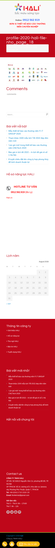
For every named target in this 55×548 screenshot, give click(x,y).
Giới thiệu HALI (13, 331)
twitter (12, 512)
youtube (15, 512)
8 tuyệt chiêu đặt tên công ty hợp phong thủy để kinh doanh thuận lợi (28, 160)
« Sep (8, 304)
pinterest (19, 512)
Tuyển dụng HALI (14, 352)
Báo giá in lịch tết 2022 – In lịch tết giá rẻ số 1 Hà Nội (27, 153)
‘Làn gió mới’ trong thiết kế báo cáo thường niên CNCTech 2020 (27, 146)
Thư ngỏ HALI (13, 341)
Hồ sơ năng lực (14, 336)
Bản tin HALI (12, 347)
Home (20, 47)
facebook (8, 512)
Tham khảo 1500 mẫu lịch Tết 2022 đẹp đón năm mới (28, 139)
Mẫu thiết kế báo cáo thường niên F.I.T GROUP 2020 (25, 132)
